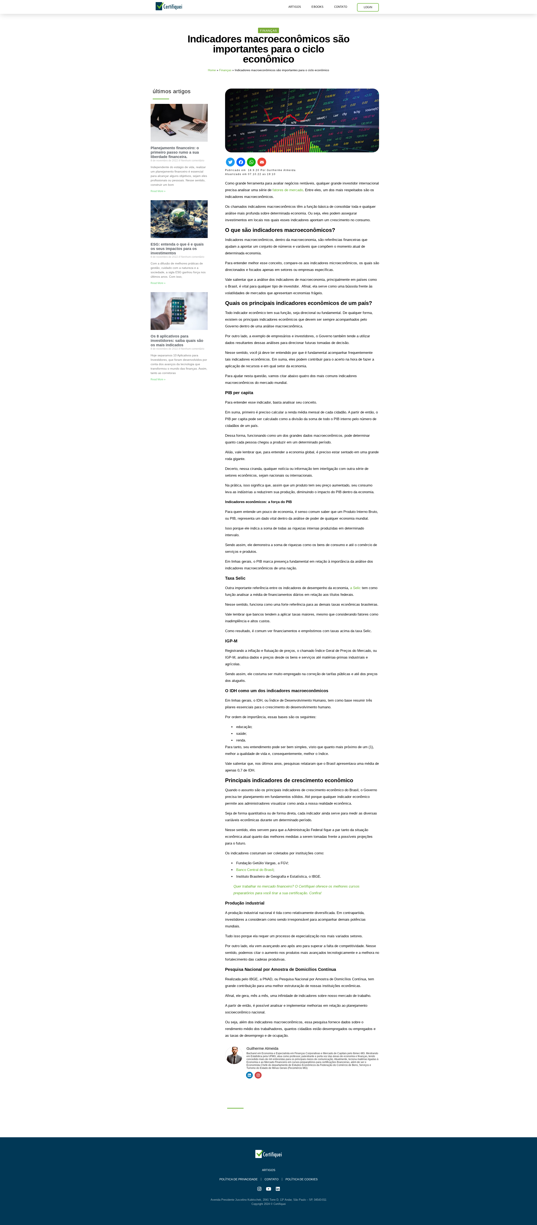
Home (212, 70)
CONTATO (340, 6)
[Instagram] (258, 1075)
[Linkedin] (249, 1075)
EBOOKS (317, 6)
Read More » (158, 191)
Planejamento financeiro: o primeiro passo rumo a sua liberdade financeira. (175, 152)
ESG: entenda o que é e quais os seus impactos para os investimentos (177, 248)
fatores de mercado (287, 190)
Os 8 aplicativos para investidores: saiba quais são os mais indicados (177, 340)
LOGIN (368, 7)
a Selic (355, 588)
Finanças (225, 70)
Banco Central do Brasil (254, 870)
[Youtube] (268, 1189)
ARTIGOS (294, 6)
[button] (268, 30)
